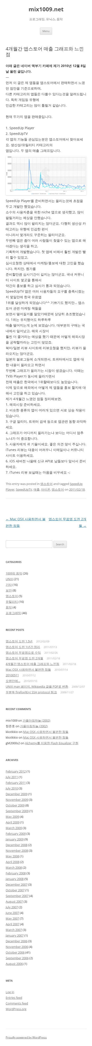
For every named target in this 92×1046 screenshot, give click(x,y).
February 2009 (16, 833)
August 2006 (14, 964)
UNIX (9, 579)
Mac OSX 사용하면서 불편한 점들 (28, 669)
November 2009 (17, 800)
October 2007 (15, 890)
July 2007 (12, 907)
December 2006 (16, 941)
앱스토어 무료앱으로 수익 (23, 652)
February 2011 (16, 783)
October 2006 (15, 952)
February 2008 (16, 873)
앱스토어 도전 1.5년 (19, 641)
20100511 (12, 675)
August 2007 (14, 901)
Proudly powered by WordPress (26, 1037)
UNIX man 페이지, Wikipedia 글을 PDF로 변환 (37, 686)
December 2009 (16, 794)
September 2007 (17, 896)
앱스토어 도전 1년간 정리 (23, 647)
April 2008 (12, 862)
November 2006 (17, 947)
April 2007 (12, 924)
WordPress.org (16, 1009)
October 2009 (15, 805)
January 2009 (15, 839)
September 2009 (17, 811)
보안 (9, 590)
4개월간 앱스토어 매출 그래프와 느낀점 (32, 664)
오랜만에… (13, 681)
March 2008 (14, 867)
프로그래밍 (13, 613)
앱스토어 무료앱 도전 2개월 (24, 658)
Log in (10, 992)
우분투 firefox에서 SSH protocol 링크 (31, 692)
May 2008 (12, 856)
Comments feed (17, 1003)
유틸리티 (12, 601)
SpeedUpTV (24, 489)
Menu (46, 31)
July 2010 (12, 788)
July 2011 (12, 777)
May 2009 (12, 816)
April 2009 (12, 822)
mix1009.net (46, 9)
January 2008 (15, 879)
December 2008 (16, 845)
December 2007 (16, 884)
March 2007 (14, 930)
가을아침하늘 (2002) (36, 720)
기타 (9, 585)
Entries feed (14, 998)
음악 (9, 607)
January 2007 (15, 935)
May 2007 (12, 918)
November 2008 (17, 850)
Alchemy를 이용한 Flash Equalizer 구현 (51, 743)
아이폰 (45, 489)
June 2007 (12, 913)
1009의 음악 (14, 573)
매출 (36, 489)
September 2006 (17, 958)
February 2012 (16, 771)
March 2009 (14, 828)
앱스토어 (46, 484)
